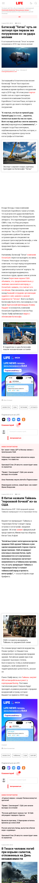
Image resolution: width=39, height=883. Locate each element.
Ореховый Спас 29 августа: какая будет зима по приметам (19, 466)
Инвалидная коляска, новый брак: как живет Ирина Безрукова (19, 486)
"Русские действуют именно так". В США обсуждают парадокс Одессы (17, 814)
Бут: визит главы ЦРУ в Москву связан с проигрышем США (17, 451)
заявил (19, 529)
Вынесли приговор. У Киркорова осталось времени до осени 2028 (18, 821)
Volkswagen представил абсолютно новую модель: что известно (18, 458)
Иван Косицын (8, 400)
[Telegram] (14, 419)
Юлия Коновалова (9, 748)
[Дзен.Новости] (4, 419)
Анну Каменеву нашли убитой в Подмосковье (19, 479)
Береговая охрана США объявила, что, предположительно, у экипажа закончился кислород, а (17, 281)
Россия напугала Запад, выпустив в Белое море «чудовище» (18, 829)
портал (32, 92)
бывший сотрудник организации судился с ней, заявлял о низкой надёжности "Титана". (19, 296)
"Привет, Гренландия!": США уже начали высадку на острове (17, 473)
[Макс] (9, 419)
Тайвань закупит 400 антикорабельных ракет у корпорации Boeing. (19, 680)
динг (7, 307)
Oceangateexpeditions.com (9, 71)
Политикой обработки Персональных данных (15, 10)
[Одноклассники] (24, 419)
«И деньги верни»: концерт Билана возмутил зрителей (19, 799)
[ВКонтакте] (19, 419)
